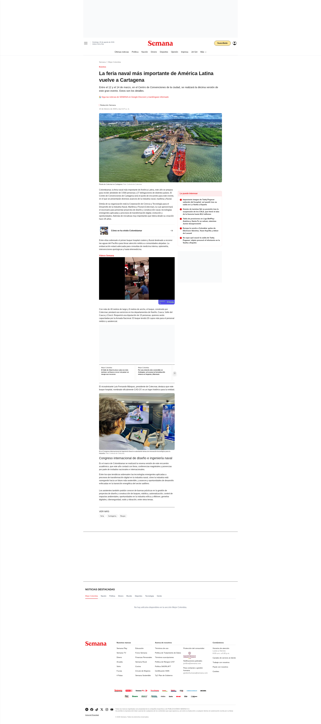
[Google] (86, 709)
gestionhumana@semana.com (195, 673)
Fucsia (119, 671)
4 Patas (120, 675)
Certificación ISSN (162, 671)
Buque (123, 516)
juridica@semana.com (192, 663)
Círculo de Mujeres (142, 671)
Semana (102, 62)
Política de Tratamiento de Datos (168, 653)
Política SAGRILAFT (163, 666)
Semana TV (121, 653)
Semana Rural (141, 662)
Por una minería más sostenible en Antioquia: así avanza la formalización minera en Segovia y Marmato (151, 372)
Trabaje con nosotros (221, 662)
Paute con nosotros (220, 667)
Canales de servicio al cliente (224, 658)
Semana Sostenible (143, 675)
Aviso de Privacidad (94, 715)
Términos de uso (161, 648)
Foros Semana (141, 653)
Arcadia (120, 662)
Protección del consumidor (193, 648)
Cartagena (112, 516)
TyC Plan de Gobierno (164, 675)
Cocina (138, 666)
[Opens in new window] (91, 709)
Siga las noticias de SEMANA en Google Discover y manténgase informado (135, 97)
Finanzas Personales (143, 657)
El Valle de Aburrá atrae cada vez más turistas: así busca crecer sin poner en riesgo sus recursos (115, 372)
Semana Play (122, 648)
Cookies (216, 671)
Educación (139, 648)
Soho (119, 666)
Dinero (119, 657)
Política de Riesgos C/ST (165, 662)
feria (102, 516)
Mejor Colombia (114, 62)
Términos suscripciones (164, 657)
